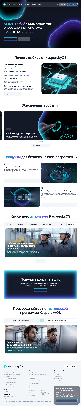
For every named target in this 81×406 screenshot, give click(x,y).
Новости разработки (58, 381)
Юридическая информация (45, 401)
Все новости (36, 145)
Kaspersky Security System (10, 382)
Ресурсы (39, 4)
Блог (30, 392)
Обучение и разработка (31, 4)
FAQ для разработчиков (9, 386)
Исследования (7, 376)
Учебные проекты (58, 376)
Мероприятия (32, 390)
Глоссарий (43, 390)
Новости (31, 388)
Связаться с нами (72, 4)
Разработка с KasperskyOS (60, 372)
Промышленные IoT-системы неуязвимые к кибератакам (38, 378)
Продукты (14, 4)
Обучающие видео (58, 378)
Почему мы (9, 4)
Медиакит (43, 388)
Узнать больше (24, 39)
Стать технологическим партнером (12, 396)
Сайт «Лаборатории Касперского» (33, 395)
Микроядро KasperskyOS (9, 380)
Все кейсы (40, 261)
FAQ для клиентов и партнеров (10, 378)
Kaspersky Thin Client (33, 372)
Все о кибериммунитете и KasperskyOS (12, 374)
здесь (71, 396)
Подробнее (22, 181)
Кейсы (18, 4)
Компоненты (57, 374)
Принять (67, 400)
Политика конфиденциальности (30, 401)
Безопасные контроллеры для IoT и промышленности (36, 380)
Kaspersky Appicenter (34, 383)
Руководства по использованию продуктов (45, 393)
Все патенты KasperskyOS (9, 384)
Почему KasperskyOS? (9, 372)
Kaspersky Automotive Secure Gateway (37, 374)
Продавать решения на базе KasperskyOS (13, 398)
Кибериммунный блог (11, 126)
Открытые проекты (58, 380)
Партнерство (23, 4)
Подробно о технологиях (12, 94)
